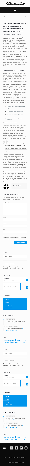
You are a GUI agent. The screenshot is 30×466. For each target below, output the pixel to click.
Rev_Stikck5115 (17, 186)
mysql (7, 343)
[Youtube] (26, 447)
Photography (9, 305)
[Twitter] (21, 447)
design (9, 340)
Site (4, 229)
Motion (7, 302)
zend (25, 342)
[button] (15, 10)
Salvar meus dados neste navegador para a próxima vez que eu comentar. (14, 238)
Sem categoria (9, 307)
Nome (5, 217)
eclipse (16, 340)
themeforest (14, 343)
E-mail (5, 223)
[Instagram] (11, 447)
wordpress (20, 342)
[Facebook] (16, 447)
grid (25, 340)
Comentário (6, 202)
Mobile (7, 299)
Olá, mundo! (16, 323)
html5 (4, 342)
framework (22, 340)
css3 (5, 340)
